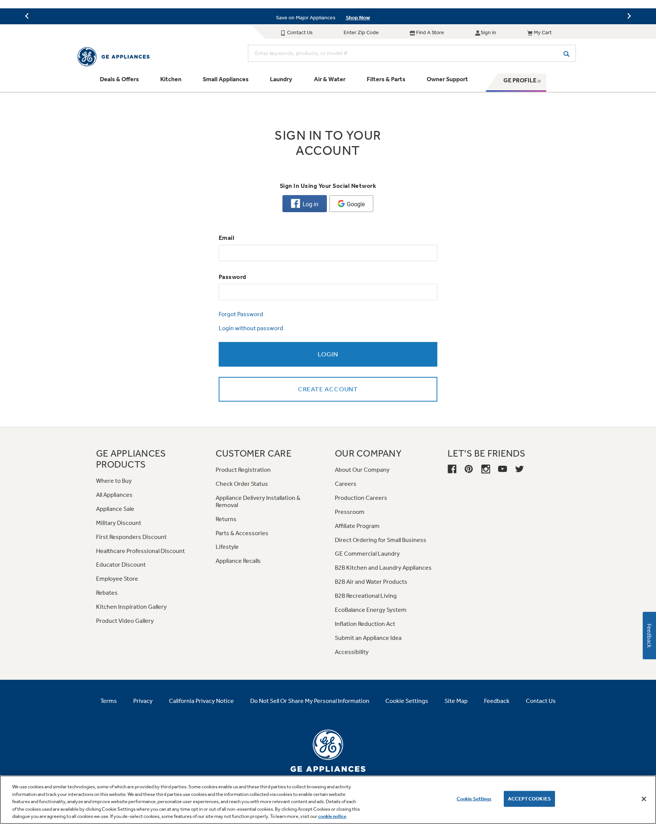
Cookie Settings (474, 799)
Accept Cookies (529, 799)
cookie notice (332, 816)
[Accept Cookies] (644, 799)
